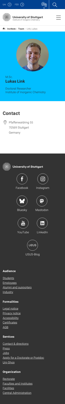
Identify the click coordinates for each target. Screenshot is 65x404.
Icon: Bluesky (22, 201)
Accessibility (11, 318)
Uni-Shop (9, 362)
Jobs (6, 353)
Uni (4, 4)
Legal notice (10, 308)
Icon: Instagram (42, 178)
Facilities (8, 388)
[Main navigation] (58, 17)
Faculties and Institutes (17, 383)
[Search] (54, 4)
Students (8, 278)
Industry (8, 292)
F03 (17, 4)
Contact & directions (16, 343)
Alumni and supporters (17, 287)
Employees (10, 283)
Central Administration (17, 393)
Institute (11, 28)
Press (6, 348)
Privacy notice (12, 313)
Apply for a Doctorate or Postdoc (23, 357)
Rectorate (9, 379)
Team (21, 28)
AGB (5, 327)
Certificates (10, 322)
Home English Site (4, 29)
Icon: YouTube (23, 223)
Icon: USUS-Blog (32, 245)
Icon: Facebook (22, 178)
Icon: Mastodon (41, 201)
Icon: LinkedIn (42, 223)
